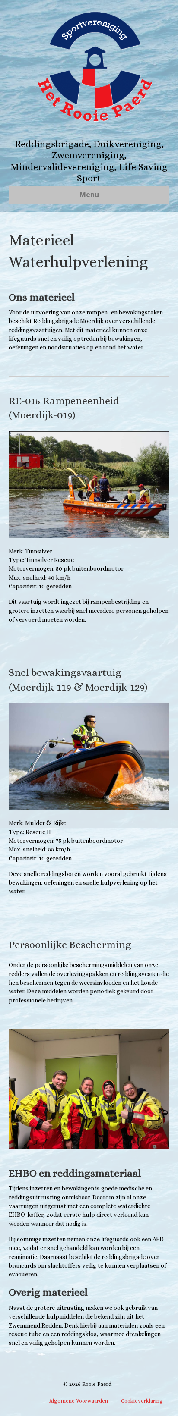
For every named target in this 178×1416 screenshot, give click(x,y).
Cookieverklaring (142, 1401)
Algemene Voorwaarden (78, 1401)
